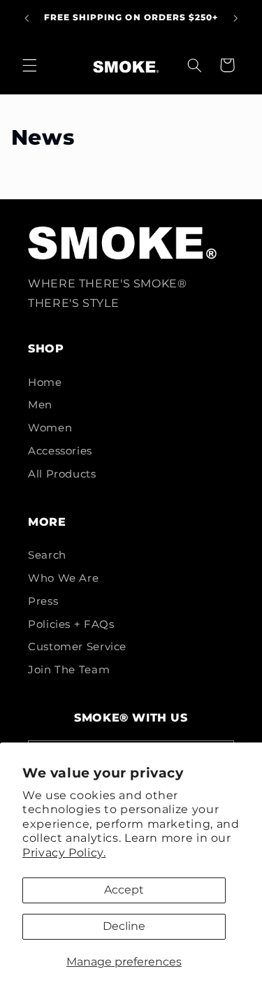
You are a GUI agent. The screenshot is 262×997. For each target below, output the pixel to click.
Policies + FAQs (71, 624)
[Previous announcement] (26, 18)
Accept (124, 889)
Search (47, 555)
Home (45, 382)
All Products (62, 474)
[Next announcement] (235, 18)
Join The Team (69, 670)
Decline (124, 926)
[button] (29, 65)
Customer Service (77, 646)
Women (50, 428)
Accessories (60, 451)
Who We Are (63, 578)
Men (40, 405)
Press (43, 601)
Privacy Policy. (63, 852)
